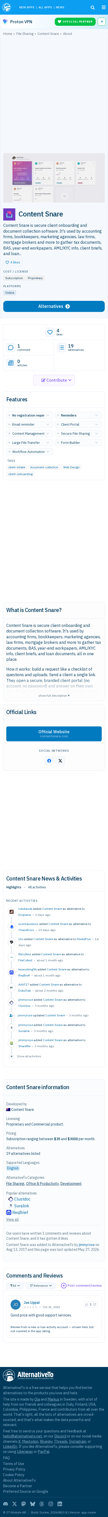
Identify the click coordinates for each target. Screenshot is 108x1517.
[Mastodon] (23, 1503)
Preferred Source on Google (25, 1491)
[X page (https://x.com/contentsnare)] (60, 760)
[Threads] (41, 1503)
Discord (60, 1436)
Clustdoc (24, 1006)
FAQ (6, 1457)
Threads (61, 1441)
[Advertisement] (54, 95)
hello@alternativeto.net (22, 1436)
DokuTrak (24, 990)
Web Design (71, 467)
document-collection (44, 467)
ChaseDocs (26, 930)
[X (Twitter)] (14, 1503)
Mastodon (30, 1441)
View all (12, 1219)
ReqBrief (24, 975)
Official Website (54, 733)
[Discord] (5, 1503)
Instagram (77, 1441)
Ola (37, 1399)
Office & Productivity (42, 1183)
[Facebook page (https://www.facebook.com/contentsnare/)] (49, 760)
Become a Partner (17, 1485)
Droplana (24, 915)
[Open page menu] (103, 7)
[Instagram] (50, 1503)
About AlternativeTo (19, 1480)
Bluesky (46, 1441)
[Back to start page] (7, 7)
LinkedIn (10, 1446)
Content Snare (52, 909)
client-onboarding (20, 474)
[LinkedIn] (59, 1503)
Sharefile (24, 1046)
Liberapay (25, 1451)
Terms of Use (13, 1463)
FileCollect (25, 960)
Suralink (24, 1031)
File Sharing (15, 1183)
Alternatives (50, 306)
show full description (54, 695)
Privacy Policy (14, 1469)
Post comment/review (85, 1285)
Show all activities (29, 1056)
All (14, 1285)
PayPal (43, 1451)
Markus (53, 1399)
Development (71, 1183)
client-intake (16, 467)
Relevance (41, 1285)
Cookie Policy (13, 1474)
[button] (12, 262)
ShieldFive (84, 939)
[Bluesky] (32, 1503)
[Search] (92, 7)
